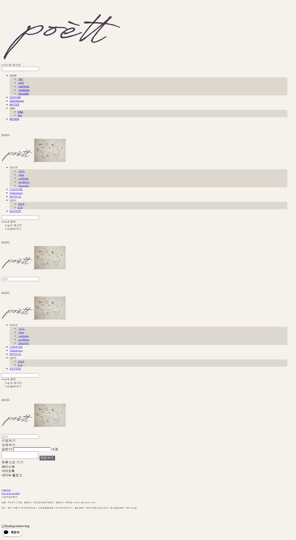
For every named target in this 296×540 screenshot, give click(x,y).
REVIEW (14, 119)
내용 (54, 449)
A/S (20, 115)
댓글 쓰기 (47, 457)
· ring (21, 83)
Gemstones (17, 101)
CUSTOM (15, 97)
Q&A (20, 112)
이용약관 (6, 490)
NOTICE (14, 104)
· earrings (23, 86)
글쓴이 (7, 449)
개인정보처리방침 (11, 493)
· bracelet (23, 93)
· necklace (24, 90)
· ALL (20, 79)
